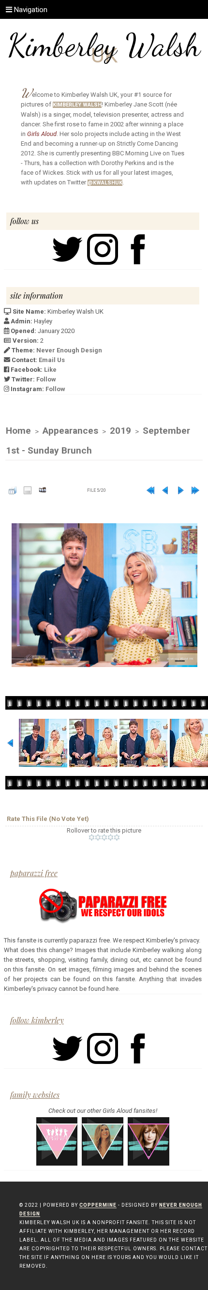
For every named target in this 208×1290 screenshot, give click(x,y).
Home (18, 430)
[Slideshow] (42, 490)
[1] (92, 837)
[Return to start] (150, 490)
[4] (110, 837)
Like (50, 369)
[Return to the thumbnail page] (12, 490)
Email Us (52, 360)
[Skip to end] (195, 490)
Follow (46, 379)
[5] (117, 837)
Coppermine (98, 1205)
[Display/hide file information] (27, 490)
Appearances (70, 430)
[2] (98, 837)
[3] (104, 837)
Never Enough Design (69, 350)
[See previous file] (165, 490)
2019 (120, 430)
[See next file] (180, 490)
